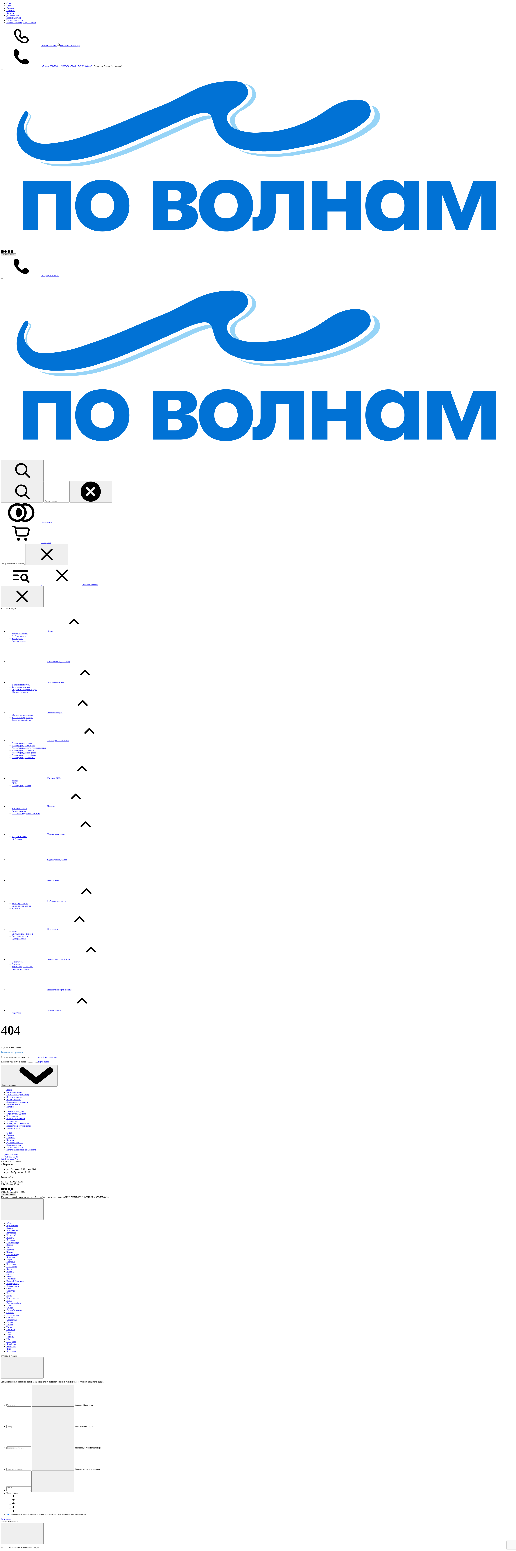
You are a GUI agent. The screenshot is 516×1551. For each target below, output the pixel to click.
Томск (9, 1332)
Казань (9, 1252)
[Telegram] (5, 252)
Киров (9, 1259)
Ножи (14, 931)
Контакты (10, 13)
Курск (9, 1269)
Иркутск (10, 1250)
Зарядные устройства (21, 720)
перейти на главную (47, 1057)
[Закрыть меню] (2, 69)
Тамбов (9, 1325)
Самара (9, 1308)
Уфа (8, 1339)
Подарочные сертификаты (18, 1126)
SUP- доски (17, 839)
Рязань (9, 1305)
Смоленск (11, 1317)
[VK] (2, 252)
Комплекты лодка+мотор (17, 1095)
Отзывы (10, 8)
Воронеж (10, 1240)
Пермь (9, 1296)
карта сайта (43, 1062)
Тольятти (10, 1329)
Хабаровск (11, 1341)
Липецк (10, 1271)
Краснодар (11, 1264)
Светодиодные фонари (22, 934)
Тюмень (10, 1337)
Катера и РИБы (13, 1104)
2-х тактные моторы (21, 685)
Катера (15, 781)
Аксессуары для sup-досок (24, 753)
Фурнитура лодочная (16, 1114)
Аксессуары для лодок (22, 743)
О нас (9, 3)
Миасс (9, 1274)
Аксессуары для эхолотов (23, 757)
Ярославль (11, 1351)
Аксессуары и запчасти (17, 1102)
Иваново (10, 1245)
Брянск (9, 1228)
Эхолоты (16, 964)
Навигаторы (17, 962)
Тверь (9, 1327)
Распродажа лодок (14, 20)
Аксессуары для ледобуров (24, 755)
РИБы (14, 783)
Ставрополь (11, 1320)
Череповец (11, 1346)
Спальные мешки (20, 936)
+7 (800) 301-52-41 (9, 1154)
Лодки (9, 1090)
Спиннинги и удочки (21, 906)
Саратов (10, 1312)
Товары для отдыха (15, 1111)
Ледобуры (16, 1013)
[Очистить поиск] (90, 491)
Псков (9, 1300)
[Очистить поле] (53, 1396)
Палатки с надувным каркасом (26, 813)
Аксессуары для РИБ (21, 785)
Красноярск (11, 1266)
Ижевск (10, 1247)
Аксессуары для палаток (23, 750)
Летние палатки (19, 811)
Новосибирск (12, 1286)
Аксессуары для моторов (23, 745)
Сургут (9, 1322)
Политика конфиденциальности (21, 22)
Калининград (12, 1254)
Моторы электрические (22, 715)
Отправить (6, 1519)
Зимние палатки (19, 808)
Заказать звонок (8, 255)
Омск (8, 1288)
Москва (9, 1276)
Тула (8, 1334)
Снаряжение (12, 1121)
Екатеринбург (12, 1242)
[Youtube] (9, 252)
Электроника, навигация (17, 1123)
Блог (8, 6)
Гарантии (10, 10)
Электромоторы (13, 1099)
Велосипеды (12, 1116)
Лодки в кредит (19, 641)
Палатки (10, 1107)
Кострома (10, 1262)
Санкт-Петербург (14, 1310)
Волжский (11, 1235)
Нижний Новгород (15, 1281)
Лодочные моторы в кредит (24, 689)
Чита (8, 1349)
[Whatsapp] (12, 252)
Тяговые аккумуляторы (22, 717)
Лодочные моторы (14, 1097)
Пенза (9, 1293)
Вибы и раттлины (20, 903)
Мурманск (11, 1279)
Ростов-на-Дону (13, 1303)
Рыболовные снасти (15, 1118)
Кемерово (10, 1257)
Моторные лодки (20, 634)
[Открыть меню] (2, 278)
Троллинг (16, 908)
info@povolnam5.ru (9, 1159)
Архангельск (12, 1225)
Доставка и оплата (14, 15)
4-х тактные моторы (21, 687)
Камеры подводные (21, 969)
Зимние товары (13, 1128)
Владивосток (12, 1230)
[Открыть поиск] (22, 470)
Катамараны (17, 638)
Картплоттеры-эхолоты (22, 966)
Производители (13, 18)
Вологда (10, 1237)
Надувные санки (19, 836)
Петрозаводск (12, 1298)
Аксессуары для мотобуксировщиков (29, 748)
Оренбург (10, 1291)
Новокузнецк (12, 1283)
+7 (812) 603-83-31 (9, 1157)
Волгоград (11, 1233)
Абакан (9, 1223)
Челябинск (11, 1344)
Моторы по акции (20, 692)
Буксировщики (19, 939)
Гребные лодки (19, 636)
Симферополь (12, 1315)
